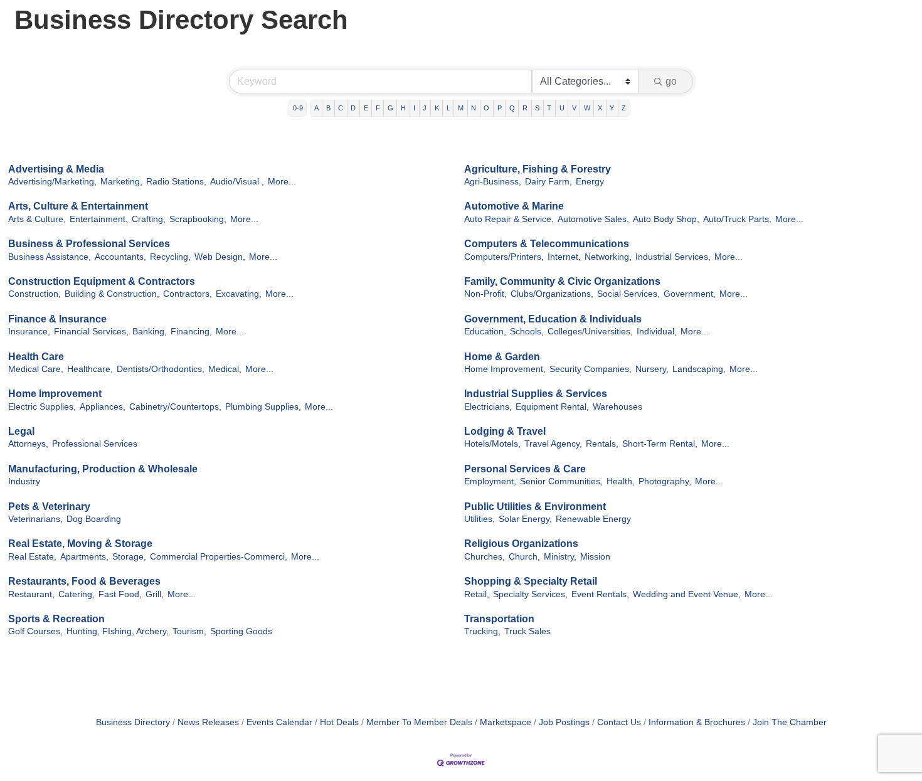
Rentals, (602, 444)
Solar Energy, (525, 519)
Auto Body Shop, (666, 219)
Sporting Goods (241, 631)
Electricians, (488, 407)
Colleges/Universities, (590, 331)
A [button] (316, 108)
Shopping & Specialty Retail (530, 581)
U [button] (561, 108)
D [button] (353, 108)
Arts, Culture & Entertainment (78, 206)
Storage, (129, 556)
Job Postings (564, 722)
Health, (621, 481)
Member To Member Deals (419, 722)
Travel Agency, (553, 444)
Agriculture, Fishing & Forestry (537, 169)
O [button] (486, 108)
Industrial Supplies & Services (535, 393)
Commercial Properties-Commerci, (218, 556)
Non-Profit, (485, 294)
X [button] (600, 108)
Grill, (155, 594)
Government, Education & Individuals (553, 319)
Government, (690, 294)
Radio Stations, (176, 181)
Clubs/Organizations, (552, 294)
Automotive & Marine (514, 206)
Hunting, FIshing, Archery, (117, 631)
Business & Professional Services (89, 243)
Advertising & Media (56, 169)
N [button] (473, 108)
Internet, (564, 257)
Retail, (476, 594)
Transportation (499, 619)
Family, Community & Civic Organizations (562, 281)
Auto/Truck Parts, (737, 219)
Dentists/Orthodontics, (160, 369)
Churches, (484, 556)
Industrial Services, (673, 257)
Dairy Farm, (548, 181)
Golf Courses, (35, 631)
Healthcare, (90, 369)
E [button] (366, 108)
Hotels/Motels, (492, 444)
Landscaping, (699, 369)
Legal (21, 431)
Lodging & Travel (505, 431)
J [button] (425, 108)
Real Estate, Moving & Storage (80, 543)
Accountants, (120, 257)
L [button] (448, 108)
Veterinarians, (35, 519)
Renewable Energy (593, 519)
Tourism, (189, 631)
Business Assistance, (49, 257)
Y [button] (612, 108)
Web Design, (219, 257)
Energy (590, 181)
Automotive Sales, (593, 219)
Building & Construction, (112, 294)
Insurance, (29, 331)
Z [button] (624, 108)
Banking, (149, 331)
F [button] (378, 108)
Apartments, (84, 556)
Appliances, (102, 407)
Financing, (191, 331)
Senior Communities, (561, 481)
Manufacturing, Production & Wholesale (103, 469)
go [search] (671, 81)
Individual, (657, 331)
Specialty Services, (530, 594)
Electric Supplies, (42, 407)
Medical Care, (35, 369)
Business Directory (133, 722)
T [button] (549, 108)
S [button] (537, 108)
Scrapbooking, (197, 219)
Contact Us (619, 722)
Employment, (490, 481)
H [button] (403, 108)
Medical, (224, 369)
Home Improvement (55, 393)
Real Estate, (32, 556)
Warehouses (617, 407)
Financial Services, (91, 331)
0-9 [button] (298, 108)
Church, (524, 556)
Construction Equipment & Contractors (101, 281)
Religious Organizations (521, 543)
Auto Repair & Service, (509, 219)
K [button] (437, 108)
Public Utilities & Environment (535, 506)
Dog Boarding (93, 519)
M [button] (461, 108)
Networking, (608, 257)
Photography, (665, 481)
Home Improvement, (505, 369)
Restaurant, (31, 594)
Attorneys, (28, 444)
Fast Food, (120, 594)
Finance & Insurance (57, 319)
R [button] (524, 108)
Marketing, (121, 181)
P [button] (499, 108)
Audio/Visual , (237, 181)
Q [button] (512, 108)
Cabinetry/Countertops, (175, 407)
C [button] (340, 108)
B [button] (328, 108)
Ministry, (560, 556)
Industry (24, 481)
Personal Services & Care (525, 469)
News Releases (208, 722)
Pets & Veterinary (49, 506)
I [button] (414, 108)
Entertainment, (99, 219)
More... (282, 181)
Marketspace (505, 722)
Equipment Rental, (552, 407)
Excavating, (239, 294)
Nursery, (652, 369)
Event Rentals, (600, 594)
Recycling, (170, 257)
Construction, (34, 294)
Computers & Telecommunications (546, 243)
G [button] (390, 108)
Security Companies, (590, 369)
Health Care (36, 356)
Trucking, (482, 631)
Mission (595, 556)
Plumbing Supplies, (263, 407)
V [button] (574, 108)
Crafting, (149, 219)
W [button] (587, 108)
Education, (485, 331)
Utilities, (479, 519)
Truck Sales (527, 631)
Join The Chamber (790, 722)
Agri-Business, (492, 181)
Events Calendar (279, 722)
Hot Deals (339, 722)
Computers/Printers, (504, 257)
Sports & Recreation (56, 619)
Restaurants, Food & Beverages (84, 581)
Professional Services (94, 444)
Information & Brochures (697, 722)
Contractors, (187, 294)
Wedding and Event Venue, (687, 594)
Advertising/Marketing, (52, 181)
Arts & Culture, (37, 219)
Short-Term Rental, (659, 444)
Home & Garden (502, 356)
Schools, (527, 331)
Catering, (76, 594)
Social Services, (628, 294)
